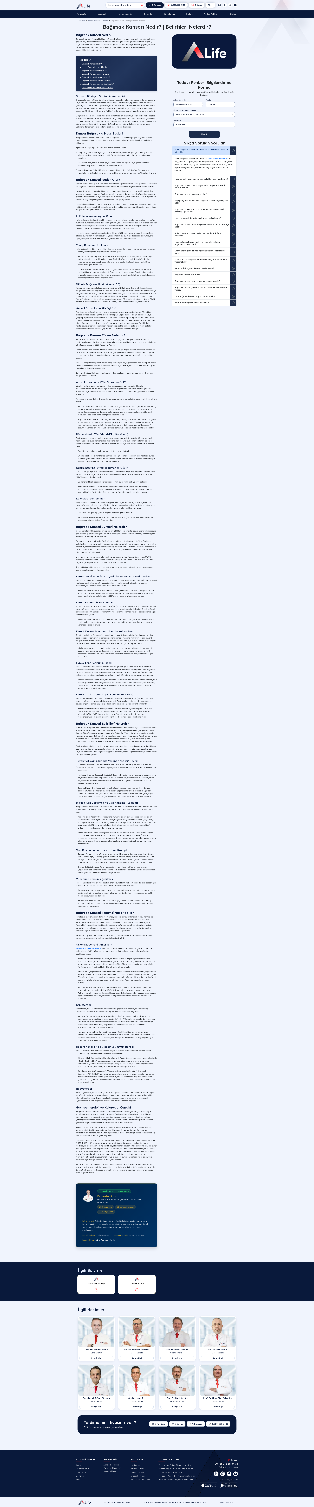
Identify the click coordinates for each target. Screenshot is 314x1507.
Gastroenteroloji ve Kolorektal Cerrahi (97, 87)
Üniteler (189, 14)
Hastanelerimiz (82, 1469)
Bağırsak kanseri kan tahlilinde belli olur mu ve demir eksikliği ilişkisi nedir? (200, 210)
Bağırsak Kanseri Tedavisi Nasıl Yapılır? (98, 84)
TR (209, 5)
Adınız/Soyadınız (180, 100)
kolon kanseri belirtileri (218, 158)
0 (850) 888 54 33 (177, 5)
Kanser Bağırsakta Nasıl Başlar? (95, 67)
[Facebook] (225, 5)
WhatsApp (197, 1424)
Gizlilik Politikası (138, 1476)
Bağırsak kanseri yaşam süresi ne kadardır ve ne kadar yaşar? (201, 288)
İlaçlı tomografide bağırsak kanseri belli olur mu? (198, 218)
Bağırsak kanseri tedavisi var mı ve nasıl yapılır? (197, 281)
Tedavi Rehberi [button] (211, 14)
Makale (105, 21)
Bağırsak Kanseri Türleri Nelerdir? (95, 74)
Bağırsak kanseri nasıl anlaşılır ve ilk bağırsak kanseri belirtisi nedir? (200, 186)
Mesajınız (177, 120)
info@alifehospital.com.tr (228, 1467)
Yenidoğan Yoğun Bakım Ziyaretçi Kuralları (177, 1476)
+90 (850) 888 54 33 (225, 1463)
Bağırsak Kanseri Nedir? (92, 64)
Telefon (209, 100)
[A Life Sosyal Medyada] (235, 1473)
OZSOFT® (231, 1502)
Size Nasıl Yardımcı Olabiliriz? (185, 110)
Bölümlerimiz (169, 14)
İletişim (233, 14)
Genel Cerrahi (96, 1353)
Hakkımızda (136, 1465)
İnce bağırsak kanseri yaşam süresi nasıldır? (195, 296)
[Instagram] (230, 5)
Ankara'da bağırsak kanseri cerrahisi (192, 302)
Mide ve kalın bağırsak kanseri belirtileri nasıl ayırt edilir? (201, 179)
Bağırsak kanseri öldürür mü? (188, 274)
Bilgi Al (204, 134)
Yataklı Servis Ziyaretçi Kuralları (172, 1472)
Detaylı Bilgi (96, 1358)
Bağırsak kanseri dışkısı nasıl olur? (191, 194)
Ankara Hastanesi (111, 1465)
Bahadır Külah (108, 1196)
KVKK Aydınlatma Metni (141, 1479)
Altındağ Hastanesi (112, 1471)
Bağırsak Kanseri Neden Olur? (94, 71)
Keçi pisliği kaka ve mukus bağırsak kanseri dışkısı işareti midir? (201, 201)
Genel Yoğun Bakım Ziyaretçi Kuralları (174, 1465)
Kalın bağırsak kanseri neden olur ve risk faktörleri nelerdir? (198, 234)
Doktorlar (148, 14)
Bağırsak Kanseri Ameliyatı (88, 948)
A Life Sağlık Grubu (174, 1502)
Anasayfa (81, 14)
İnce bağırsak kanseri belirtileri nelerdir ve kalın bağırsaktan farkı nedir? (197, 243)
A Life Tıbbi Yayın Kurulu (105, 1240)
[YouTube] (235, 5)
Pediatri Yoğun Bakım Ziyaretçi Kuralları (175, 1469)
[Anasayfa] (83, 5)
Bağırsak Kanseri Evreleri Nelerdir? (96, 77)
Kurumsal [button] (101, 14)
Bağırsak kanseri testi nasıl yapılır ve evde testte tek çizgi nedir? (202, 225)
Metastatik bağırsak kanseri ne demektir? (194, 268)
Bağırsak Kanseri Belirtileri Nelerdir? (96, 81)
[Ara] (142, 5)
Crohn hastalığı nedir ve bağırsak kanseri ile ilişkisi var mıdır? (200, 251)
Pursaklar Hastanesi (112, 1468)
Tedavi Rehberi (94, 21)
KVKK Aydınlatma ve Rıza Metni (117, 1502)
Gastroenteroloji (177, 1353)
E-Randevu (156, 5)
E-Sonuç (198, 5)
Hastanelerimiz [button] (125, 14)
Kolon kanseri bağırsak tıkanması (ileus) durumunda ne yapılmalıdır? (201, 260)
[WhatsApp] (219, 5)
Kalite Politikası (137, 1469)
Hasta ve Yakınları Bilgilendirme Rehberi (175, 1479)
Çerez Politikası (137, 1472)
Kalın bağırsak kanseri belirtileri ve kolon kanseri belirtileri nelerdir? (202, 150)
